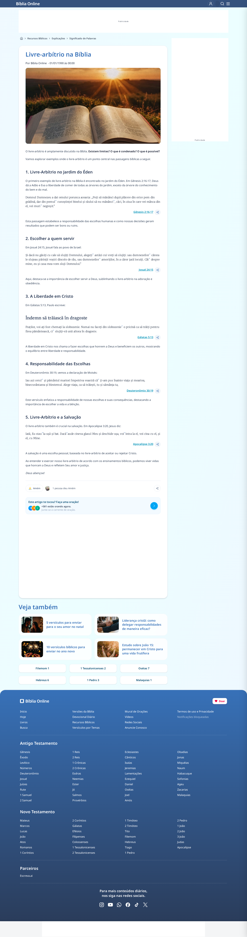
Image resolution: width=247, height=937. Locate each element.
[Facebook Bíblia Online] (128, 904)
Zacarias (182, 789)
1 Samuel (26, 795)
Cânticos (130, 757)
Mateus (25, 820)
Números (26, 768)
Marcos (25, 826)
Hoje (23, 717)
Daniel (129, 784)
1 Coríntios (27, 853)
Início (23, 711)
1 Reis (76, 752)
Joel (127, 795)
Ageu (180, 784)
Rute (23, 789)
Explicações (58, 38)
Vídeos (129, 717)
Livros (24, 722)
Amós (128, 800)
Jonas (180, 757)
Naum (181, 768)
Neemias (78, 779)
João (23, 836)
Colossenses (80, 842)
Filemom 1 (42, 668)
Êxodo (24, 757)
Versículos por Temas (86, 727)
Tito (127, 831)
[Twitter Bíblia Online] (145, 904)
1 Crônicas (79, 763)
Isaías (128, 763)
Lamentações (133, 773)
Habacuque (184, 773)
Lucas (23, 831)
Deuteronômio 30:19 (140, 390)
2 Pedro (182, 820)
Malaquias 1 (144, 680)
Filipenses (78, 836)
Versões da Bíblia (83, 711)
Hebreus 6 (42, 680)
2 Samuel (26, 800)
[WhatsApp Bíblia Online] (119, 904)
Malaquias (183, 795)
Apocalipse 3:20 (143, 444)
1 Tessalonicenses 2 (93, 668)
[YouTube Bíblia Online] (110, 904)
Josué (23, 779)
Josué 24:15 (146, 270)
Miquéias (183, 763)
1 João (181, 826)
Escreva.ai (26, 876)
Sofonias (182, 779)
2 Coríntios (79, 820)
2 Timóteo (131, 826)
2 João (181, 831)
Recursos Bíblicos (37, 38)
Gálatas (77, 826)
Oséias (129, 789)
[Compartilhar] (158, 212)
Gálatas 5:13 (145, 337)
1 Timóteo (131, 820)
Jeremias (130, 768)
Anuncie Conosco (136, 727)
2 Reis (76, 757)
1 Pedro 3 (93, 680)
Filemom (130, 836)
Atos (23, 842)
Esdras (76, 773)
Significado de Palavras (82, 38)
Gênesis (25, 752)
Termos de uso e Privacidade (195, 711)
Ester (75, 784)
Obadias (182, 752)
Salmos (77, 795)
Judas (180, 842)
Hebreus (130, 842)
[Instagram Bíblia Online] (101, 904)
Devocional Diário (83, 717)
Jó (73, 789)
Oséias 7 (143, 668)
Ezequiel (130, 779)
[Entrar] (211, 4)
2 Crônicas (79, 768)
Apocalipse (184, 847)
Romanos (26, 847)
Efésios (76, 831)
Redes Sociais (133, 722)
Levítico (25, 763)
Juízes (23, 784)
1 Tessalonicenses (83, 847)
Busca (24, 727)
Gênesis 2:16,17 (143, 212)
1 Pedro (130, 853)
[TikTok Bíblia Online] (136, 904)
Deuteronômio (29, 773)
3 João (181, 836)
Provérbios (79, 800)
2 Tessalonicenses (83, 853)
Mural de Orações (136, 711)
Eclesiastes (132, 752)
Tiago (128, 847)
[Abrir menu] (228, 4)
